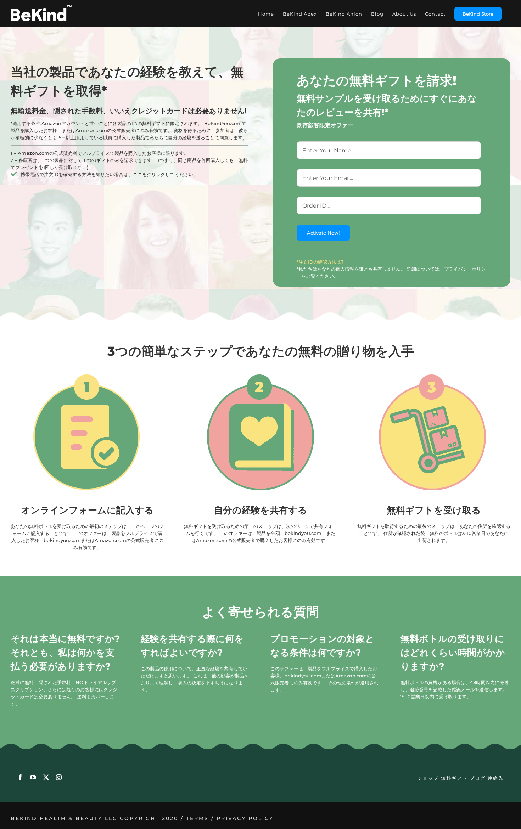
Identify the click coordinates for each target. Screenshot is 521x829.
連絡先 (496, 778)
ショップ (428, 778)
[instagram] (59, 777)
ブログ (478, 778)
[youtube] (33, 777)
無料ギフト (454, 778)
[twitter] (46, 777)
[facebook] (20, 777)
